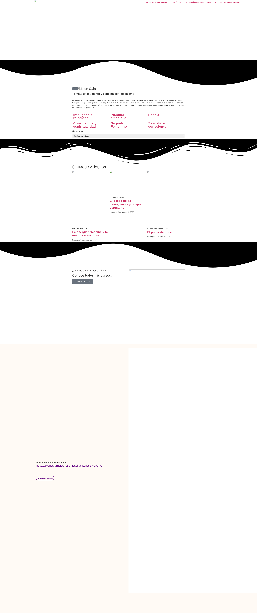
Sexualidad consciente (157, 124)
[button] (75, 88)
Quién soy (177, 2)
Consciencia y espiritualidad (84, 124)
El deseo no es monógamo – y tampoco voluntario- (127, 204)
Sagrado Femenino (119, 124)
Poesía (153, 115)
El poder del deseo (160, 232)
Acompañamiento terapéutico (198, 2)
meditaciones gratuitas (45, 478)
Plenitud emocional (119, 116)
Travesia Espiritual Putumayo (227, 2)
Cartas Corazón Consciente (157, 2)
